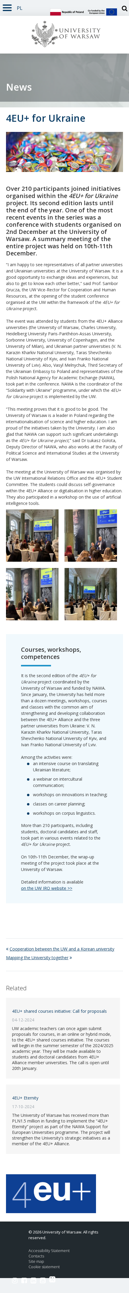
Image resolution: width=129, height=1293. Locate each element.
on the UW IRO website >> (46, 888)
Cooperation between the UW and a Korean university (62, 949)
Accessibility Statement (49, 1251)
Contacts (36, 1256)
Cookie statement (44, 1267)
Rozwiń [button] (7, 6)
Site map (36, 1261)
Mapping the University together (37, 957)
